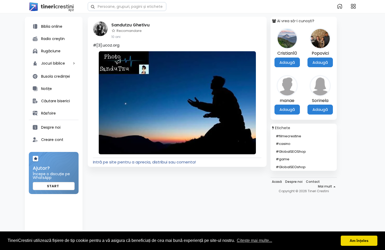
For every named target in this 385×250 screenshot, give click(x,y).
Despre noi (293, 181)
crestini (57, 7)
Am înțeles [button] (359, 240)
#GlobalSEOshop (291, 166)
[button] (127, 6)
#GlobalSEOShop (291, 151)
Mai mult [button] (325, 186)
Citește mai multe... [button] (254, 240)
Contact (313, 181)
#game (282, 159)
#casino (283, 143)
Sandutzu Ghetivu (130, 25)
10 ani (115, 36)
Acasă (277, 181)
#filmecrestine (288, 136)
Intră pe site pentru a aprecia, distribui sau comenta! (144, 162)
